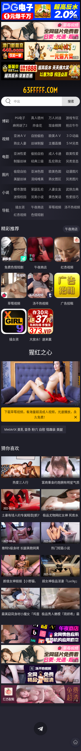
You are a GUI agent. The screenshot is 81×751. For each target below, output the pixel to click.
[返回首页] (75, 742)
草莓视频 (55, 207)
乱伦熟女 (55, 161)
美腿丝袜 (20, 179)
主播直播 (55, 143)
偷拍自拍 (37, 153)
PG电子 (20, 118)
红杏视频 (20, 215)
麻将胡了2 (20, 125)
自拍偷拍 (37, 136)
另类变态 (72, 161)
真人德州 (37, 118)
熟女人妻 (20, 143)
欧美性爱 (72, 153)
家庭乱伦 (37, 189)
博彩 (5, 121)
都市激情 (20, 189)
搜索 (71, 101)
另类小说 (37, 197)
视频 (5, 138)
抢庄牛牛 (72, 125)
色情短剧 (37, 215)
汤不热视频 (72, 207)
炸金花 (37, 125)
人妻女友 (55, 189)
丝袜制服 (37, 143)
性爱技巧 (72, 197)
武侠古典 (72, 189)
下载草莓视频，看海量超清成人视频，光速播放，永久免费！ (40, 414)
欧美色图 (55, 171)
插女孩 (20, 207)
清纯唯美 (37, 179)
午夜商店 (37, 207)
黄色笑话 (55, 197)
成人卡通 (55, 153)
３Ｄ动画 (72, 136)
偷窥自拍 (20, 171)
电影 (5, 156)
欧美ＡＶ (55, 136)
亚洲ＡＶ (20, 136)
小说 (5, 192)
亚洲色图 (37, 171)
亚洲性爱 (20, 153)
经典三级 (37, 161)
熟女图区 (55, 179)
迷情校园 (20, 197)
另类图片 (72, 179)
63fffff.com (40, 90)
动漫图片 (72, 171)
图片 (5, 174)
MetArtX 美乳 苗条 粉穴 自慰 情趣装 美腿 (33, 429)
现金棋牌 (55, 125)
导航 (5, 210)
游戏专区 (72, 118)
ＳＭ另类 (72, 143)
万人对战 (55, 118)
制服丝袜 (20, 161)
